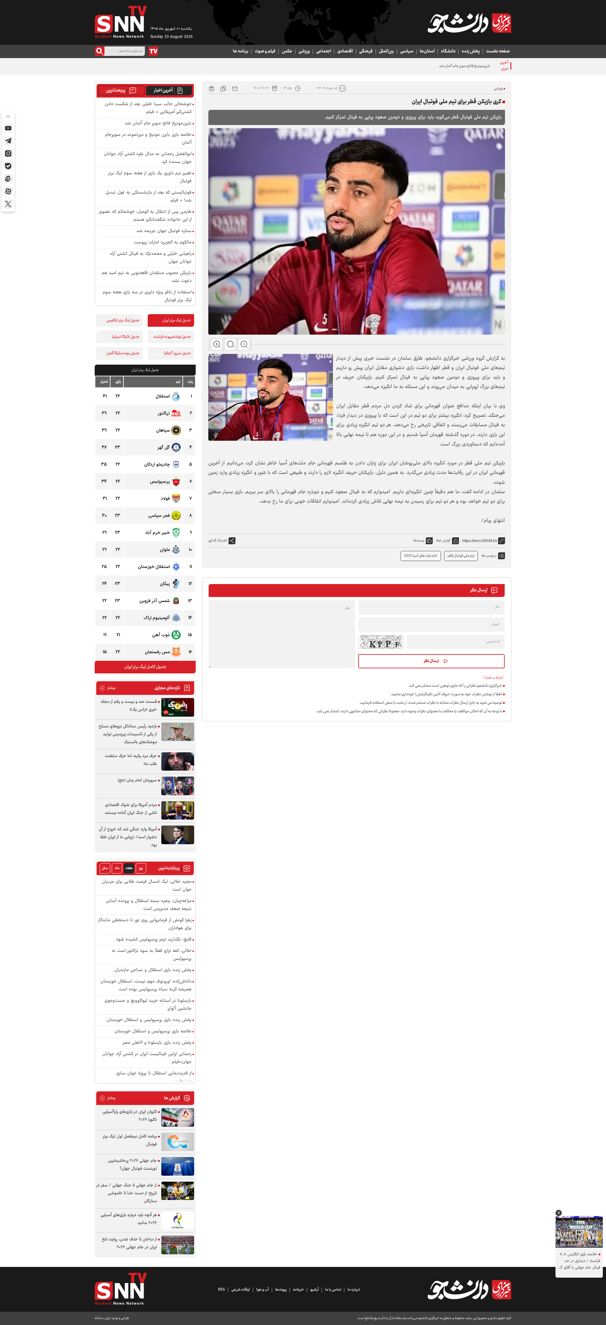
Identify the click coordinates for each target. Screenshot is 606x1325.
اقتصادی (345, 51)
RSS (221, 1289)
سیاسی (406, 51)
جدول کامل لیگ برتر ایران (145, 667)
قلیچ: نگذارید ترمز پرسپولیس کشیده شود (154, 940)
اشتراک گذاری (217, 540)
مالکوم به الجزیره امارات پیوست (163, 243)
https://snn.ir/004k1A (479, 541)
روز (141, 868)
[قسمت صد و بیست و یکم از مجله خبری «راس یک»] (177, 707)
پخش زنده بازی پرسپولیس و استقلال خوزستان (149, 1020)
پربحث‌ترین (115, 91)
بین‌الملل (386, 51)
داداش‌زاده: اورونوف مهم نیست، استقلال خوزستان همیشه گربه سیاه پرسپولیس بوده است (146, 986)
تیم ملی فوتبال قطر (461, 555)
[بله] (8, 166)
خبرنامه (298, 1289)
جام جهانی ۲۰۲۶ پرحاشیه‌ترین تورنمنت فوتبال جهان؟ (132, 1165)
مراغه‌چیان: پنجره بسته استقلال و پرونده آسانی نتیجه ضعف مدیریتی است (149, 905)
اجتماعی (323, 51)
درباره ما (354, 1289)
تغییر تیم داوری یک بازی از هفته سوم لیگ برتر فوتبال (150, 177)
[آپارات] (8, 191)
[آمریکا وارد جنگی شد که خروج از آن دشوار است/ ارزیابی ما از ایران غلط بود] (177, 835)
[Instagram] (8, 153)
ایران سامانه (102, 1318)
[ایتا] (8, 179)
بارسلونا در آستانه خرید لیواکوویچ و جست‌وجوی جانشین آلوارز (148, 1005)
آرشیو (314, 1289)
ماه (117, 868)
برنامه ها (240, 51)
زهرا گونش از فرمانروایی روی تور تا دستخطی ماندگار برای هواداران (145, 924)
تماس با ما (333, 1289)
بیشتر (107, 688)
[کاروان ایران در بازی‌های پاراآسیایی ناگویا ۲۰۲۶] (177, 1117)
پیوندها (281, 1289)
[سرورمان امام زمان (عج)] (177, 786)
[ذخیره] (223, 88)
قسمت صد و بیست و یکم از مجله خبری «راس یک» (129, 705)
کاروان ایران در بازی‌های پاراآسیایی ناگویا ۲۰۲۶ (130, 1116)
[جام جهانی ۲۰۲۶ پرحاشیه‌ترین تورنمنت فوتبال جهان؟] (177, 1166)
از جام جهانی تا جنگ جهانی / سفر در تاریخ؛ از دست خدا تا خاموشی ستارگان (126, 1193)
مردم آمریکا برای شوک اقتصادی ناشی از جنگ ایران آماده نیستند (131, 809)
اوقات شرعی (240, 1289)
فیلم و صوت (265, 51)
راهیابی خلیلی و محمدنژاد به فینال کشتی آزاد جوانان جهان (151, 258)
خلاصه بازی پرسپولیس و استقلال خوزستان (153, 1032)
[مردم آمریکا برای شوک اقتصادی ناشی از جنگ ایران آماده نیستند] (177, 810)
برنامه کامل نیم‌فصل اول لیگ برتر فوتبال (130, 1140)
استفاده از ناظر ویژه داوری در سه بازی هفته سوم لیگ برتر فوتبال (147, 296)
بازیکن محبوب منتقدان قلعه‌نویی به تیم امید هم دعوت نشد (147, 277)
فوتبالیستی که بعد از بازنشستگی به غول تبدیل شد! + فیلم (148, 197)
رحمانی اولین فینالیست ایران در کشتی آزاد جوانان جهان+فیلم (147, 1058)
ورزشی (304, 51)
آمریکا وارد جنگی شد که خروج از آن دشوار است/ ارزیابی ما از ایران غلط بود (128, 837)
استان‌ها (427, 51)
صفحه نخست (498, 51)
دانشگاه (448, 51)
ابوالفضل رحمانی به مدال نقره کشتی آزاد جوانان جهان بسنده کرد (148, 158)
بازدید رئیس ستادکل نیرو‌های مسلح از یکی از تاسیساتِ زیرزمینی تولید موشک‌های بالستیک (128, 734)
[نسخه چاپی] (211, 88)
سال (105, 868)
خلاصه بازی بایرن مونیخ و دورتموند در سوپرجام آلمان (148, 139)
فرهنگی (366, 51)
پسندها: (418, 540)
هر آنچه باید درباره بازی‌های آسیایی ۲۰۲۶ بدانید (129, 1219)
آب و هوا (262, 1289)
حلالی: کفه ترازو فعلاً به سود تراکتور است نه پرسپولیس (152, 955)
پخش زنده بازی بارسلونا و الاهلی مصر (157, 1043)
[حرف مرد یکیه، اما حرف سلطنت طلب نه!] (177, 761)
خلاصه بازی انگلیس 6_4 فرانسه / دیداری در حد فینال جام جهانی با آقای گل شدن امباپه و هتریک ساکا (579, 1261)
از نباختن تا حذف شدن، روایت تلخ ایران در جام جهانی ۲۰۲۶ (129, 1243)
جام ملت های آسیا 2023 (420, 555)
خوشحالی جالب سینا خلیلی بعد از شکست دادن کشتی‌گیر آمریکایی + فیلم (148, 108)
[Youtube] (8, 128)
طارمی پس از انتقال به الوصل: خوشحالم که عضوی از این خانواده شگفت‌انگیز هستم (145, 216)
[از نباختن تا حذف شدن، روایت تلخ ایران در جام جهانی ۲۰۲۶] (177, 1245)
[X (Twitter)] (8, 204)
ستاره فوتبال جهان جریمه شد (164, 231)
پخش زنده (471, 51)
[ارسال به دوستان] (235, 88)
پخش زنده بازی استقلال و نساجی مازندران (153, 970)
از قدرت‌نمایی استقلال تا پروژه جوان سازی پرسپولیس (154, 1077)
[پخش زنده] (153, 51)
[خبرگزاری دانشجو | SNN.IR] (469, 23)
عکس (287, 51)
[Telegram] (8, 141)
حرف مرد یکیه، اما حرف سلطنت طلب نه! (131, 760)
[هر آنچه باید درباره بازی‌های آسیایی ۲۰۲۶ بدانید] (177, 1220)
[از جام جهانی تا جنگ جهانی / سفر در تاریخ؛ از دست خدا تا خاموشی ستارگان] (177, 1191)
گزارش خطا (443, 541)
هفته (129, 868)
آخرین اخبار (163, 91)
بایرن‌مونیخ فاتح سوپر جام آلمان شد (158, 124)
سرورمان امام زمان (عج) (137, 780)
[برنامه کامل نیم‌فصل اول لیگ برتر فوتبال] (177, 1142)
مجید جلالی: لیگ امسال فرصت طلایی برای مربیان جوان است (147, 886)
